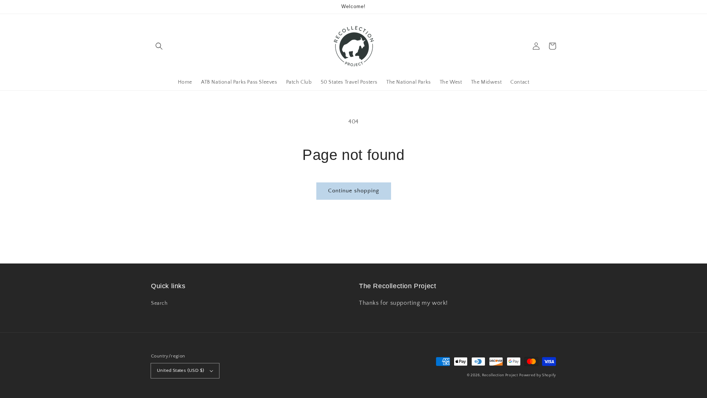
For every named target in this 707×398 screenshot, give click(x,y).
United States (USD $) (180, 370)
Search (159, 303)
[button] (159, 46)
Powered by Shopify (537, 375)
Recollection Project (500, 375)
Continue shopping (353, 191)
